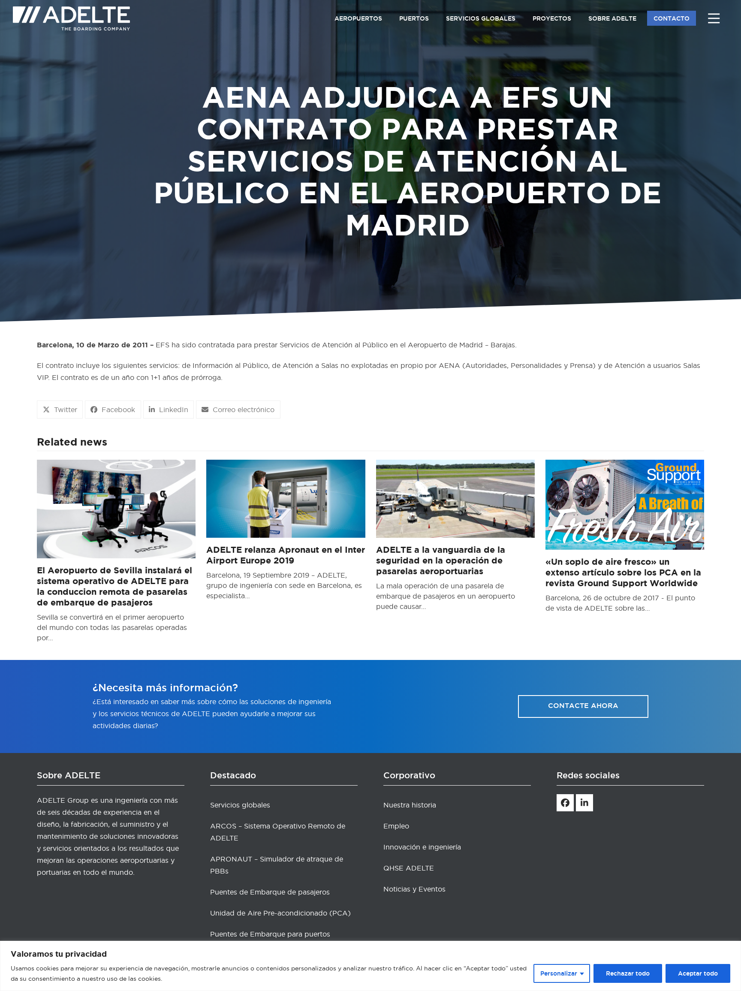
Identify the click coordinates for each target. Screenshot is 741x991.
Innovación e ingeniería (422, 847)
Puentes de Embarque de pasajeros (270, 892)
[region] (370, 966)
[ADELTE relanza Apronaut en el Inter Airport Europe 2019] (285, 497)
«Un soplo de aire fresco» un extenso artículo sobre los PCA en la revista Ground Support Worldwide (623, 572)
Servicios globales (240, 805)
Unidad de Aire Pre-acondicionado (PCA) (280, 913)
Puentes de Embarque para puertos (270, 934)
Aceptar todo (698, 973)
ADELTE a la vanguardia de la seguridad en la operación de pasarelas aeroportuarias (440, 560)
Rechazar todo (628, 973)
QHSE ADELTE (408, 868)
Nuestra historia (409, 805)
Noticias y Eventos (414, 889)
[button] (60, 410)
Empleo (396, 826)
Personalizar (558, 973)
